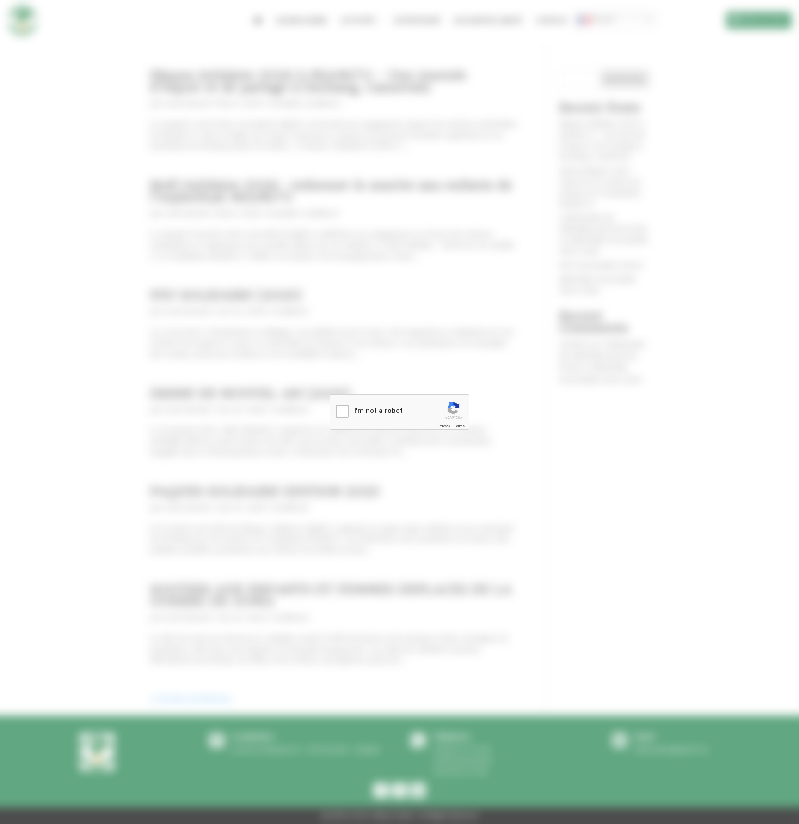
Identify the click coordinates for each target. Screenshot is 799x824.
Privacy (444, 426)
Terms (459, 426)
